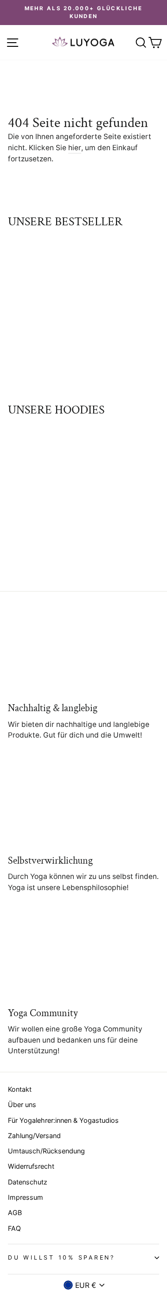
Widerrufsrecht (31, 1166)
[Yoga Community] (83, 957)
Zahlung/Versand (34, 1135)
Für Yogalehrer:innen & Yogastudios (63, 1120)
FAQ (14, 1228)
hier (74, 147)
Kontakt (20, 1089)
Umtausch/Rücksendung (46, 1151)
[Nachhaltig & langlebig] (83, 652)
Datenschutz (27, 1182)
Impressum (25, 1197)
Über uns (22, 1104)
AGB (15, 1212)
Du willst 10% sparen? (61, 1257)
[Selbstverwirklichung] (83, 804)
